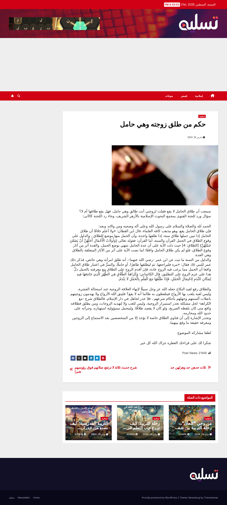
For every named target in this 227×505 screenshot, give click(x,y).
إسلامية (199, 96)
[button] (18, 96)
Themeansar (211, 497)
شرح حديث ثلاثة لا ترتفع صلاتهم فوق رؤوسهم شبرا (106, 369)
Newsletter (24, 497)
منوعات (169, 96)
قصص (184, 96)
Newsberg (194, 497)
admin (182, 434)
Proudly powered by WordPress (160, 497)
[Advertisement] (113, 65)
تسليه (11, 497)
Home (36, 497)
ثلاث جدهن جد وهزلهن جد (188, 367)
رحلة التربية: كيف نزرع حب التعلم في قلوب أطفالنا (143, 428)
